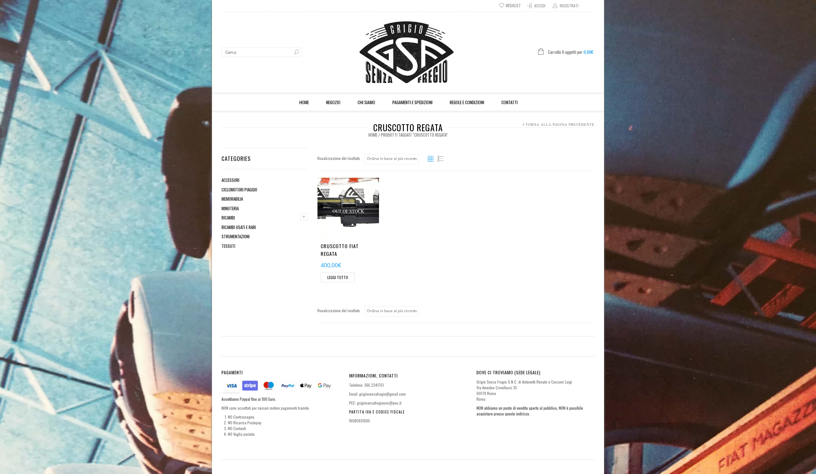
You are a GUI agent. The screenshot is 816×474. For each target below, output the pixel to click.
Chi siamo (366, 102)
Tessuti (228, 246)
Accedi (539, 5)
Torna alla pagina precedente (560, 124)
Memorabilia (232, 199)
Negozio (333, 102)
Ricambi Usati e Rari (239, 227)
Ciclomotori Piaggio (239, 189)
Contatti (509, 102)
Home (304, 102)
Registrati (569, 5)
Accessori (230, 180)
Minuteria (230, 208)
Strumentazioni (236, 236)
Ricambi (228, 217)
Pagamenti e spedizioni (412, 102)
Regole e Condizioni (467, 102)
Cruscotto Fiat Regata (340, 249)
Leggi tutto (337, 277)
